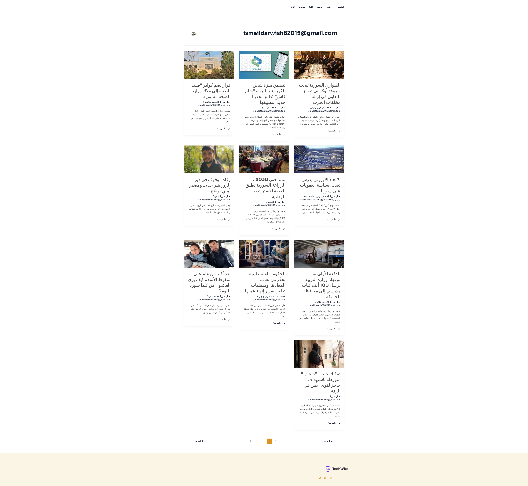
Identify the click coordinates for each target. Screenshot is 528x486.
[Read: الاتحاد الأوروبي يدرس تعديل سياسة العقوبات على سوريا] (319, 159)
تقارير (328, 7)
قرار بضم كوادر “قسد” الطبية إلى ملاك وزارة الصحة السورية (209, 90)
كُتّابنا (311, 7)
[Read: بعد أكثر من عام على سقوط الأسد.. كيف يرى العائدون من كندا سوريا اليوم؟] (209, 253)
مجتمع (319, 7)
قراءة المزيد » (333, 131)
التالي (199, 441)
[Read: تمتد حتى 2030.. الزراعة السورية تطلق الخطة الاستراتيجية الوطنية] (264, 159)
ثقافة (293, 7)
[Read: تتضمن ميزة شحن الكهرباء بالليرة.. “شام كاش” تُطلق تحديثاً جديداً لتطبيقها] (264, 65)
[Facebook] (325, 478)
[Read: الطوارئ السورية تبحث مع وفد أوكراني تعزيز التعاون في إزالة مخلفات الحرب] (319, 65)
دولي (319, 196)
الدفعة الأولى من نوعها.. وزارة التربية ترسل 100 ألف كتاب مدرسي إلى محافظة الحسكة (321, 285)
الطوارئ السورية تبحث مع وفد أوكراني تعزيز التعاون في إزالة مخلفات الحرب (319, 93)
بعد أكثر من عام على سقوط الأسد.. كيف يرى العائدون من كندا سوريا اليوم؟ (209, 282)
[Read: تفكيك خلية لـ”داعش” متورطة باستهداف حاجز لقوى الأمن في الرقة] (319, 353)
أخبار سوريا (335, 107)
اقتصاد (326, 107)
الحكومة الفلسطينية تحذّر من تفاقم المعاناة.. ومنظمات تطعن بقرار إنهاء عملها (265, 282)
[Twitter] (320, 478)
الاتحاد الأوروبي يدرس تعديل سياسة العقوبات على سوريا (320, 185)
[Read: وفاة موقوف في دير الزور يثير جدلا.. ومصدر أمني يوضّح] (209, 159)
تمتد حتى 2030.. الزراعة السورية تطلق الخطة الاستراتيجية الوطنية (265, 188)
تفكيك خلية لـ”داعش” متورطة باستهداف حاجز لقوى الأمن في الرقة (320, 382)
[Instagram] (331, 478)
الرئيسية (341, 7)
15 (251, 441)
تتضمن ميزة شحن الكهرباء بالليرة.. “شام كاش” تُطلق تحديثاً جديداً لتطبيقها (265, 93)
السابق (328, 441)
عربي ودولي (315, 107)
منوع (264, 107)
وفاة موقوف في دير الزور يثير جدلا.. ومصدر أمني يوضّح (209, 185)
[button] (336, 7)
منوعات (302, 7)
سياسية (208, 102)
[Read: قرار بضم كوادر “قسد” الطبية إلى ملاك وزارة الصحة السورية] (209, 65)
